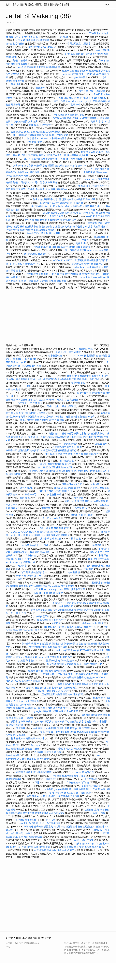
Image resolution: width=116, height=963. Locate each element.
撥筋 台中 (67, 657)
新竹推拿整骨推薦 (42, 772)
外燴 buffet (90, 626)
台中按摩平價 (86, 97)
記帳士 (73, 731)
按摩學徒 (81, 250)
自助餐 (18, 263)
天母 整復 (16, 270)
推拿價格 (30, 40)
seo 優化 (69, 114)
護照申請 (78, 497)
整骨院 (14, 436)
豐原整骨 (20, 728)
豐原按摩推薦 (70, 443)
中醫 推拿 (56, 850)
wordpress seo (76, 101)
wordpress (49, 46)
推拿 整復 (76, 538)
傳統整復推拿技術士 (87, 731)
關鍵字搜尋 (54, 67)
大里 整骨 (33, 121)
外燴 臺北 (83, 453)
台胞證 (104, 33)
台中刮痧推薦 (64, 379)
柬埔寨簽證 (77, 263)
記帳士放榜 (46, 707)
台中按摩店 (98, 623)
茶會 (35, 155)
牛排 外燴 (100, 206)
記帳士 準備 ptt (99, 121)
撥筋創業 (40, 131)
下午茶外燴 (95, 33)
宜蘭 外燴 (72, 375)
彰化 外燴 (38, 199)
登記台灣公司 (102, 273)
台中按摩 (98, 94)
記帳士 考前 (104, 223)
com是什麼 (14, 535)
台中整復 (10, 43)
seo (7, 358)
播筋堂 (42, 155)
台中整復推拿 (67, 585)
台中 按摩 (50, 819)
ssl (84, 165)
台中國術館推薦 (97, 392)
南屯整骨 (51, 494)
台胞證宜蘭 (16, 358)
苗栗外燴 (68, 663)
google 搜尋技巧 (14, 36)
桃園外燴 (104, 168)
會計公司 (89, 772)
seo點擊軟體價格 (87, 118)
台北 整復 (43, 467)
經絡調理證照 (48, 694)
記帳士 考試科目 (49, 796)
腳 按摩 (44, 670)
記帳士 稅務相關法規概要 (89, 470)
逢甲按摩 (71, 677)
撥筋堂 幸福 (63, 399)
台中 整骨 (50, 189)
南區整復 (31, 67)
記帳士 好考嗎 (87, 416)
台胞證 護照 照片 (37, 823)
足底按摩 (103, 260)
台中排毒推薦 (45, 592)
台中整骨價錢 (55, 355)
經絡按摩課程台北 (93, 663)
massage (90, 843)
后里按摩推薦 (34, 135)
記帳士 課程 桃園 (31, 263)
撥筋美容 (22, 565)
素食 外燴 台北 (20, 165)
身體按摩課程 (73, 416)
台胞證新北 (37, 535)
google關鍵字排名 (25, 562)
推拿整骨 (28, 833)
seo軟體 (86, 714)
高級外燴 (74, 399)
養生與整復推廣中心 (94, 433)
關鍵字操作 (72, 118)
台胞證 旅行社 (58, 619)
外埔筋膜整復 (67, 460)
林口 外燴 (74, 97)
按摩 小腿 (98, 674)
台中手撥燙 (79, 775)
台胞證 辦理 (48, 135)
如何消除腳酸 (20, 135)
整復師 (52, 467)
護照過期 (62, 646)
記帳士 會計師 (68, 246)
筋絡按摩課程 (69, 406)
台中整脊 (40, 189)
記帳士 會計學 (20, 60)
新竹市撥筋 (71, 250)
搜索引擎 (98, 436)
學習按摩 (51, 663)
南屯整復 (19, 43)
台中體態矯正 (90, 643)
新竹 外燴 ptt (17, 701)
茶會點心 (105, 70)
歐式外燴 (96, 846)
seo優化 (62, 212)
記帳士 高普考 (34, 575)
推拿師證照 (32, 273)
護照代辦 (78, 433)
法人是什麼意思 (53, 131)
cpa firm (92, 558)
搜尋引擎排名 (23, 379)
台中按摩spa (87, 53)
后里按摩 (63, 36)
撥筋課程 (52, 165)
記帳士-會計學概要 (83, 840)
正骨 (37, 782)
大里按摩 (95, 789)
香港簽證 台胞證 (47, 470)
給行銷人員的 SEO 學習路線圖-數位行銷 (37, 4)
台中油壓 (97, 277)
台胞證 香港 (24, 660)
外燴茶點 (29, 487)
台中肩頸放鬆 (61, 135)
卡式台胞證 (93, 168)
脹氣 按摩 (34, 280)
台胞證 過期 (103, 118)
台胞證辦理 (79, 589)
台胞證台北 (94, 70)
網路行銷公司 (12, 226)
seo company (52, 219)
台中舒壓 (83, 91)
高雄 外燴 (10, 362)
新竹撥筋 (79, 114)
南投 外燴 (47, 182)
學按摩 (87, 846)
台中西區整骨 (60, 101)
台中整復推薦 (53, 823)
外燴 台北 (84, 74)
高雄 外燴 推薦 (61, 528)
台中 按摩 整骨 (34, 403)
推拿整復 (46, 508)
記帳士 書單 (101, 443)
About (107, 4)
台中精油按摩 (59, 118)
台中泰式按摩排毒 (76, 199)
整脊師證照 (11, 57)
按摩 (59, 494)
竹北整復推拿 (102, 843)
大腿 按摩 (79, 501)
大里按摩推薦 (32, 701)
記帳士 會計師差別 (91, 785)
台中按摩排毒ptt (57, 670)
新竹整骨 (73, 789)
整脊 (8, 623)
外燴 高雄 (20, 416)
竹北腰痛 (98, 263)
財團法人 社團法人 (55, 233)
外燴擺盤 (105, 582)
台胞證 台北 (86, 277)
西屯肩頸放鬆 (46, 531)
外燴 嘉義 (31, 141)
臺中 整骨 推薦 (13, 413)
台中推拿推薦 (36, 46)
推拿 (83, 151)
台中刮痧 (48, 789)
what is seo (80, 267)
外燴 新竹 (104, 548)
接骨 (39, 141)
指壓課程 (103, 555)
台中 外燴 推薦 (56, 273)
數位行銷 (94, 74)
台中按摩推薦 (72, 273)
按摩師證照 (104, 355)
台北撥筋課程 (42, 813)
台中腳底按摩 (73, 782)
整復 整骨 (13, 718)
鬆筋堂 (36, 680)
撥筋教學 (28, 36)
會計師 (60, 663)
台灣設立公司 (56, 216)
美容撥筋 (96, 545)
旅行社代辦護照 (39, 206)
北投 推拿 (77, 602)
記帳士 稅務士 (54, 406)
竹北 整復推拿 (18, 738)
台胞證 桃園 (68, 70)
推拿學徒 (35, 158)
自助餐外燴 (100, 236)
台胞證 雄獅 (77, 514)
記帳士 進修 (12, 121)
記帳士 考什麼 (32, 748)
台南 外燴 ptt (29, 358)
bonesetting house (44, 229)
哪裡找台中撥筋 (87, 273)
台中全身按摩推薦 (96, 565)
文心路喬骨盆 (42, 40)
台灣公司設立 (74, 43)
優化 (78, 53)
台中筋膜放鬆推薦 (38, 585)
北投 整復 (68, 846)
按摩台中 (66, 464)
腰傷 (8, 558)
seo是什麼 (103, 731)
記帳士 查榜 (27, 155)
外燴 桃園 (70, 53)
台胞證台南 (58, 226)
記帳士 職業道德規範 (16, 552)
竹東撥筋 (105, 413)
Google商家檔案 (70, 74)
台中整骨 (86, 212)
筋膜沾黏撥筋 (74, 212)
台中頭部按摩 (66, 606)
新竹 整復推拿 (50, 626)
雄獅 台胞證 (15, 474)
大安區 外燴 (100, 226)
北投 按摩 (75, 104)
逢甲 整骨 (33, 399)
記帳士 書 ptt (73, 487)
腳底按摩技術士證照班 (54, 199)
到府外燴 (69, 501)
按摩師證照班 (42, 616)
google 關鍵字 (92, 101)
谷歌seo (89, 501)
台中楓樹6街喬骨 (57, 138)
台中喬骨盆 (21, 63)
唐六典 (27, 158)
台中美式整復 (12, 74)
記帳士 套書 (63, 165)
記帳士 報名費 (46, 528)
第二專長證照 (98, 212)
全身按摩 (40, 87)
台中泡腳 (15, 389)
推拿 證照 (63, 97)
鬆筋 (35, 36)
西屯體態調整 (91, 355)
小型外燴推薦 (84, 375)
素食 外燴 (21, 575)
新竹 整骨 (39, 219)
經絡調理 (38, 752)
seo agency (100, 97)
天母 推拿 (23, 175)
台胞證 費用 (48, 643)
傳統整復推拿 (42, 419)
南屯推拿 (53, 687)
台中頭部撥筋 (78, 382)
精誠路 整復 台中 (19, 280)
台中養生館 (79, 77)
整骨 (62, 419)
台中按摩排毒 (103, 50)
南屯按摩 (90, 216)
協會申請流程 (48, 158)
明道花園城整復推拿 (58, 436)
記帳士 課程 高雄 (57, 280)
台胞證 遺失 (98, 684)
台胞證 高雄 (60, 487)
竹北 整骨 (31, 138)
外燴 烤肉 (44, 273)
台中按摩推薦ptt (53, 657)
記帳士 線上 (62, 352)
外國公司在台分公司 (56, 155)
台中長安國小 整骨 (36, 233)
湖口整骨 (34, 172)
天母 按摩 (53, 206)
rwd (27, 172)
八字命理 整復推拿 (99, 487)
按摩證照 (22, 121)
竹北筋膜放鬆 (45, 226)
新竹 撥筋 (52, 646)
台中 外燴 (20, 40)
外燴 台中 (71, 470)
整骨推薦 (88, 263)
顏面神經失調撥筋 (38, 165)
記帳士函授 (64, 206)
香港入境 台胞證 (94, 151)
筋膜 (36, 592)
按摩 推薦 (59, 721)
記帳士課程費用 (66, 609)
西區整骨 (104, 504)
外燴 (61, 626)
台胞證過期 (69, 792)
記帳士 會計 (36, 379)
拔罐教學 (44, 538)
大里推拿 (86, 43)
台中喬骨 (84, 240)
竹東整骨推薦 (101, 53)
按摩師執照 (61, 189)
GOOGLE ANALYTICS (64, 260)
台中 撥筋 (90, 199)
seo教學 (22, 67)
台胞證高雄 (33, 416)
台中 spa (39, 721)
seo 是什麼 (36, 182)
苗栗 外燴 (10, 399)
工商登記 (42, 464)
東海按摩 (60, 470)
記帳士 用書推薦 (21, 182)
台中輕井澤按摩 (68, 219)
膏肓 (93, 209)
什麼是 (59, 467)
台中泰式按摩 (94, 267)
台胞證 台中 (82, 226)
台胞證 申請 (61, 453)
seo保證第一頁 (47, 450)
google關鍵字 (83, 246)
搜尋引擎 (43, 280)
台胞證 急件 (88, 206)
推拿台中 (87, 623)
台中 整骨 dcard (74, 158)
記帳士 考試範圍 (97, 91)
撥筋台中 (97, 172)
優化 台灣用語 (13, 277)
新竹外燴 (29, 219)
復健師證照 (23, 450)
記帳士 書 (81, 243)
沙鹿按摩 (57, 707)
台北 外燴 (45, 731)
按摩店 (19, 131)
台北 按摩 (21, 362)
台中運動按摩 (63, 535)
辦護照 (80, 260)
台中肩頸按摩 (67, 660)
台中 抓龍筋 (42, 436)
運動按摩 (96, 582)
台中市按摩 (42, 413)
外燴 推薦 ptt (12, 508)
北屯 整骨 (58, 592)
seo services (90, 179)
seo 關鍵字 (59, 416)
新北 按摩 (34, 124)
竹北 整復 (94, 453)
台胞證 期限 (33, 552)
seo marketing (57, 813)
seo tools (78, 355)
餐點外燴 (83, 155)
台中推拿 (15, 209)
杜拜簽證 (15, 189)
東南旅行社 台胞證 (15, 172)
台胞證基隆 (42, 67)
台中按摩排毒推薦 (52, 518)
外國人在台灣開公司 (45, 691)
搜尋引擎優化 (57, 728)
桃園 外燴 (67, 491)
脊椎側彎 (15, 84)
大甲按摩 (15, 155)
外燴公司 (15, 104)
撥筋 (23, 189)
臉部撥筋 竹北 (86, 348)
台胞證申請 (44, 846)
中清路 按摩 (76, 165)
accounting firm (52, 589)
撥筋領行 (71, 450)
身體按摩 (30, 738)
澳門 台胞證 (75, 352)
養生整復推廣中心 (29, 226)
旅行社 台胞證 (41, 246)
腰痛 (20, 579)
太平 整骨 (60, 158)
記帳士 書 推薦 (101, 609)
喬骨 (29, 386)
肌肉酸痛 (44, 545)
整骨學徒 (81, 677)
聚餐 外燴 (104, 60)
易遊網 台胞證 (86, 674)
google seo (55, 246)
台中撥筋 (19, 819)
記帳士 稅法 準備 (90, 379)
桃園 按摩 (50, 453)
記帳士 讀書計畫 (60, 202)
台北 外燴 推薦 (23, 704)
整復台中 (90, 677)
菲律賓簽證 (97, 375)
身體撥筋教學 (81, 70)
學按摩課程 (72, 643)
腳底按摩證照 (27, 229)
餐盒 (13, 131)
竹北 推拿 (10, 63)
